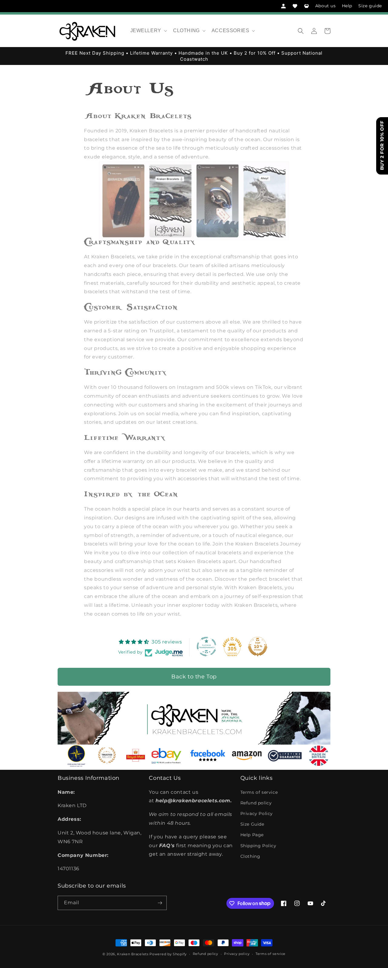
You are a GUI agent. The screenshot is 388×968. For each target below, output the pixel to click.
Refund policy (256, 803)
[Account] (283, 6)
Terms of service (259, 792)
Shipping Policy (258, 845)
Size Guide (252, 824)
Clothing (250, 856)
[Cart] (306, 6)
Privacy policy (236, 954)
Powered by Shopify (168, 954)
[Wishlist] (295, 6)
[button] (148, 31)
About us (325, 5)
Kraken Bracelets (132, 954)
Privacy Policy (256, 813)
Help (347, 5)
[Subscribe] (159, 903)
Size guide (370, 5)
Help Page (252, 834)
